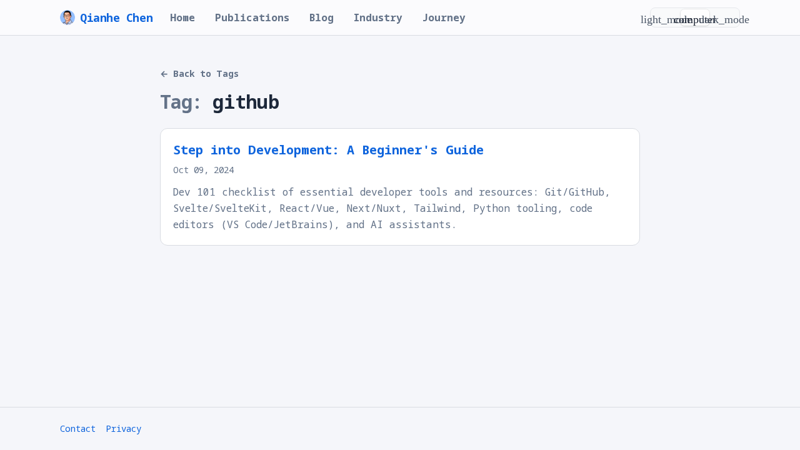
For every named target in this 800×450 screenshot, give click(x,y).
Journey (444, 17)
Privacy (123, 428)
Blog (321, 17)
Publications (252, 17)
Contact (78, 428)
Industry (378, 17)
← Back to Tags (199, 73)
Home (182, 17)
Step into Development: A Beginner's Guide (328, 149)
